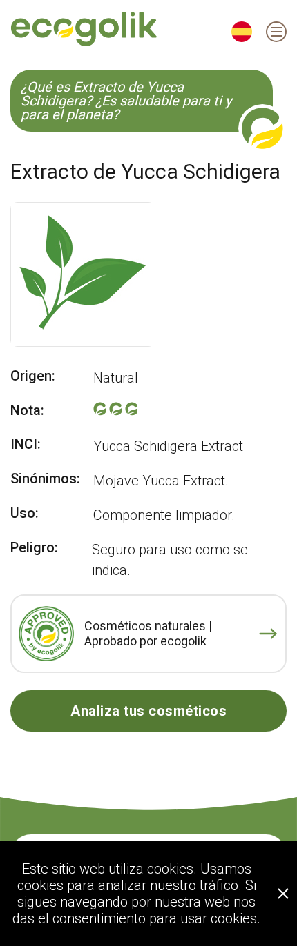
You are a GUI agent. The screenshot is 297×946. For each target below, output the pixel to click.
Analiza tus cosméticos (148, 711)
